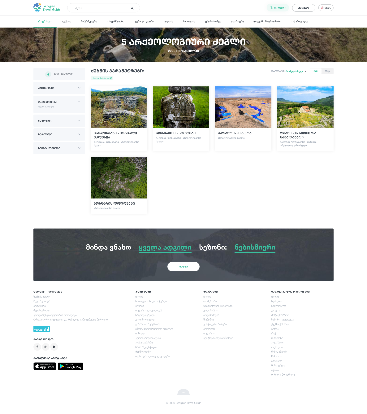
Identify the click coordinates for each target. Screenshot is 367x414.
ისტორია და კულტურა (149, 310)
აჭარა (275, 370)
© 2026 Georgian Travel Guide (183, 402)
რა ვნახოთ (45, 21)
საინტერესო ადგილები (217, 305)
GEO (327, 8)
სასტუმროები (115, 21)
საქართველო (299, 21)
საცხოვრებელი (144, 314)
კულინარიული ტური (148, 337)
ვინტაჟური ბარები (215, 324)
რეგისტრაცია (41, 310)
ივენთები (237, 21)
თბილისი (277, 337)
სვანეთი (276, 301)
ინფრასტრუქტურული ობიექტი (154, 328)
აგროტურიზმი (144, 342)
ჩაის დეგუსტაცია (146, 347)
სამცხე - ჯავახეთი (282, 319)
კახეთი (275, 310)
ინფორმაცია (211, 314)
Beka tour (276, 356)
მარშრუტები (89, 21)
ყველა (139, 296)
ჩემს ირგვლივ (63, 74)
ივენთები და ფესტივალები (152, 356)
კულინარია (210, 310)
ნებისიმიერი (279, 351)
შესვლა (303, 7)
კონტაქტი (39, 305)
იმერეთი (276, 360)
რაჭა (274, 333)
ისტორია (208, 333)
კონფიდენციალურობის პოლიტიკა (55, 314)
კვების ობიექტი (145, 319)
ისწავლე (140, 333)
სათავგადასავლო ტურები (151, 301)
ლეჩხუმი (277, 347)
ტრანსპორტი (213, 21)
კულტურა (209, 328)
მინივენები (278, 365)
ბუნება (139, 305)
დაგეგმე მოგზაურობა (267, 21)
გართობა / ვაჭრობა (147, 324)
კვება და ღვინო (144, 21)
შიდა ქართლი (280, 314)
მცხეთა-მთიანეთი (283, 374)
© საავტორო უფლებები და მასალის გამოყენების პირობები (71, 319)
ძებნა (183, 266)
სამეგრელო (278, 305)
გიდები (169, 21)
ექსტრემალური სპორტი (218, 337)
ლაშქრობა (210, 301)
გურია (275, 328)
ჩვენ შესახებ (41, 301)
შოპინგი (208, 319)
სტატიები (189, 21)
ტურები (66, 21)
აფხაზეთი (277, 342)
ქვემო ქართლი (280, 324)
